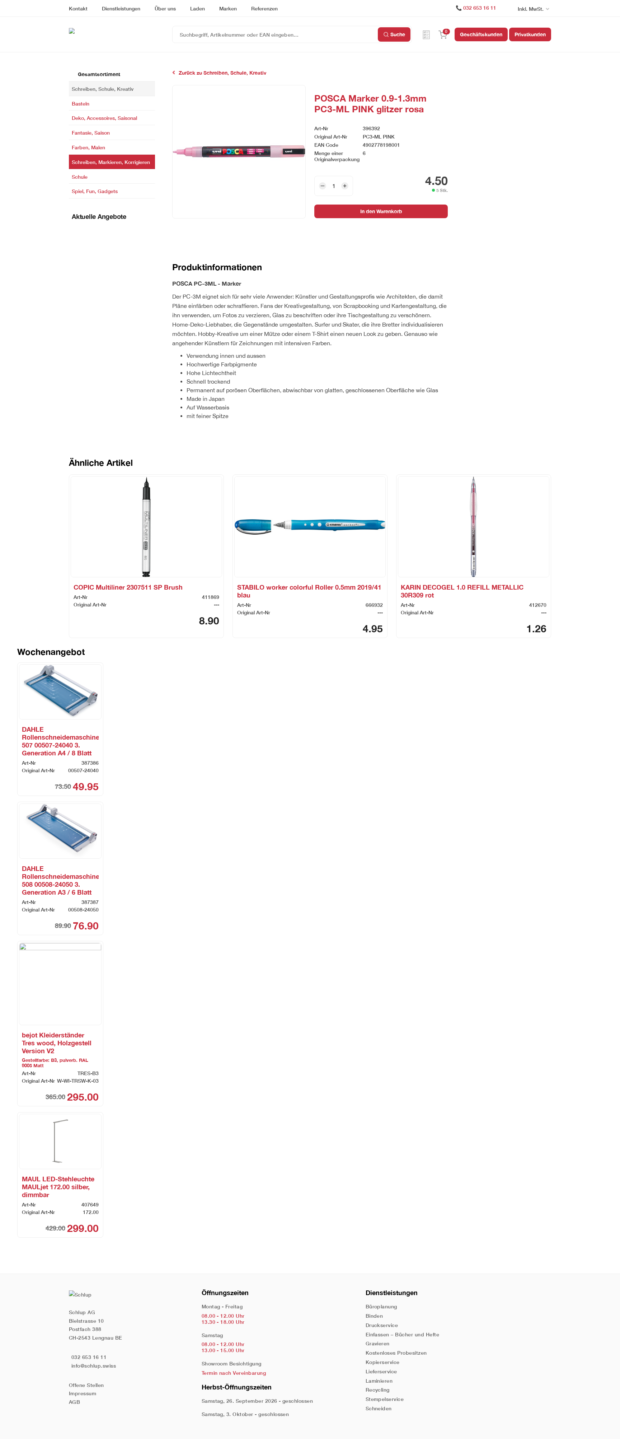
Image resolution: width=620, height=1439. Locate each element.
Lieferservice (381, 1371)
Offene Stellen (86, 1385)
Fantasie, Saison (91, 133)
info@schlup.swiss (93, 1366)
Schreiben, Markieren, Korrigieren (111, 162)
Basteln (80, 103)
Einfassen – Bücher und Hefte (402, 1334)
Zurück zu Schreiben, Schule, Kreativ (222, 73)
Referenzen (264, 8)
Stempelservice (385, 1399)
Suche (397, 34)
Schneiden (379, 1408)
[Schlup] (120, 30)
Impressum (82, 1393)
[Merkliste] (426, 34)
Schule (80, 176)
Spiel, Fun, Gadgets (95, 191)
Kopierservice (383, 1362)
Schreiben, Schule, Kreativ (102, 88)
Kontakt (78, 8)
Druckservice (382, 1325)
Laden (197, 8)
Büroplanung (381, 1306)
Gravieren (378, 1343)
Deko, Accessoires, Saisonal (104, 118)
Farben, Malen (88, 147)
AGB (74, 1402)
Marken (228, 8)
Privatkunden (530, 34)
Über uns (165, 8)
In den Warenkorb (381, 211)
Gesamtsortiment (98, 74)
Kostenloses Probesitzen (396, 1353)
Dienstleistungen (121, 8)
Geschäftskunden (481, 34)
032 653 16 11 (479, 8)
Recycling (378, 1390)
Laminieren (379, 1381)
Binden (374, 1316)
